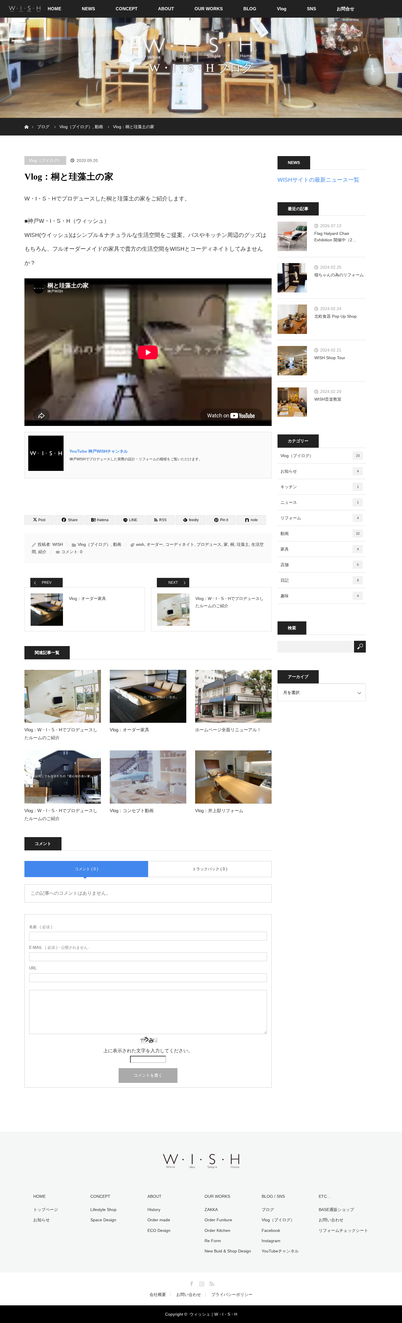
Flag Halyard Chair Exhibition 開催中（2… (335, 236)
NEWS (88, 8)
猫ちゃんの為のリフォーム (339, 274)
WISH (57, 544)
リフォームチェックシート (343, 1230)
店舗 (319, 564)
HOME (54, 8)
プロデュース (209, 544)
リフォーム (319, 518)
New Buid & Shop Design (228, 1251)
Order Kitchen (217, 1230)
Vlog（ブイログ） (45, 160)
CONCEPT (126, 8)
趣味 (319, 595)
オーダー (155, 544)
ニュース (319, 502)
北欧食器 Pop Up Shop (335, 316)
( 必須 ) (40, 927)
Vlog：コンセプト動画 (132, 810)
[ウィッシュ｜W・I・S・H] (201, 1167)
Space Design (103, 1219)
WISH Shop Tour (329, 357)
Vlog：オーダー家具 (129, 729)
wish (140, 544)
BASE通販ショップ (336, 1209)
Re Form (213, 1240)
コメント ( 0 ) (86, 869)
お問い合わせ (331, 1219)
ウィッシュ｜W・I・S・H (213, 1314)
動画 (117, 544)
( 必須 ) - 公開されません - (59, 947)
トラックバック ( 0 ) (209, 869)
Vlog (281, 8)
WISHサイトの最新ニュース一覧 (318, 180)
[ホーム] (26, 120)
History (153, 1209)
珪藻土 (243, 544)
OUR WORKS (209, 8)
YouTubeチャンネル (280, 1251)
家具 (319, 549)
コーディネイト (179, 544)
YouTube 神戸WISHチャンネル (98, 451)
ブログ (268, 1209)
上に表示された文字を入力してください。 (148, 1050)
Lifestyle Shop (103, 1209)
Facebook (271, 1230)
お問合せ (345, 8)
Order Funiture (218, 1219)
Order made (158, 1219)
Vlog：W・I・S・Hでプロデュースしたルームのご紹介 (60, 733)
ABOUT (166, 8)
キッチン (319, 486)
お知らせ (319, 471)
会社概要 (157, 1294)
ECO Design (158, 1230)
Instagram (271, 1240)
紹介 (42, 551)
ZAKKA (211, 1209)
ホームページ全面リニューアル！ (228, 729)
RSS (211, 1282)
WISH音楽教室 (327, 399)
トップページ (45, 1209)
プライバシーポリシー (232, 1294)
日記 (319, 580)
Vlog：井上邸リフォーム (219, 810)
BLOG (249, 8)
